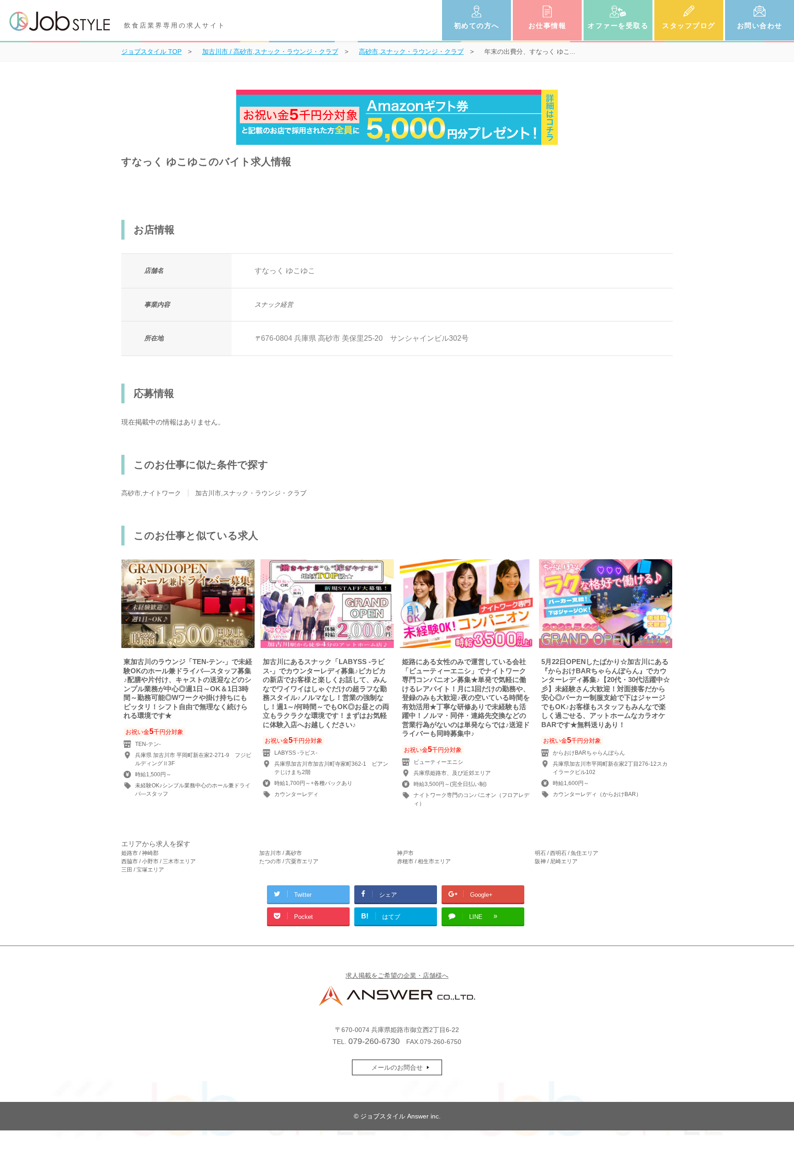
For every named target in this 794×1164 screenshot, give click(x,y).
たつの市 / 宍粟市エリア (288, 861)
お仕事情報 (547, 25)
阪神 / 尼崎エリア (556, 861)
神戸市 (405, 853)
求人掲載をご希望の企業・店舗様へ (397, 975)
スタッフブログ (688, 25)
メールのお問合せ (397, 1067)
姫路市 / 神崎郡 (140, 853)
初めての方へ (476, 25)
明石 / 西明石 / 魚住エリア (566, 853)
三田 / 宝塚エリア (142, 869)
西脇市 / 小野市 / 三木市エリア (158, 861)
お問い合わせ (760, 25)
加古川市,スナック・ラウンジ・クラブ (250, 493)
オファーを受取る (618, 25)
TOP (151, 51)
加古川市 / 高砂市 (280, 853)
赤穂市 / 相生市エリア (424, 861)
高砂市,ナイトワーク (151, 493)
